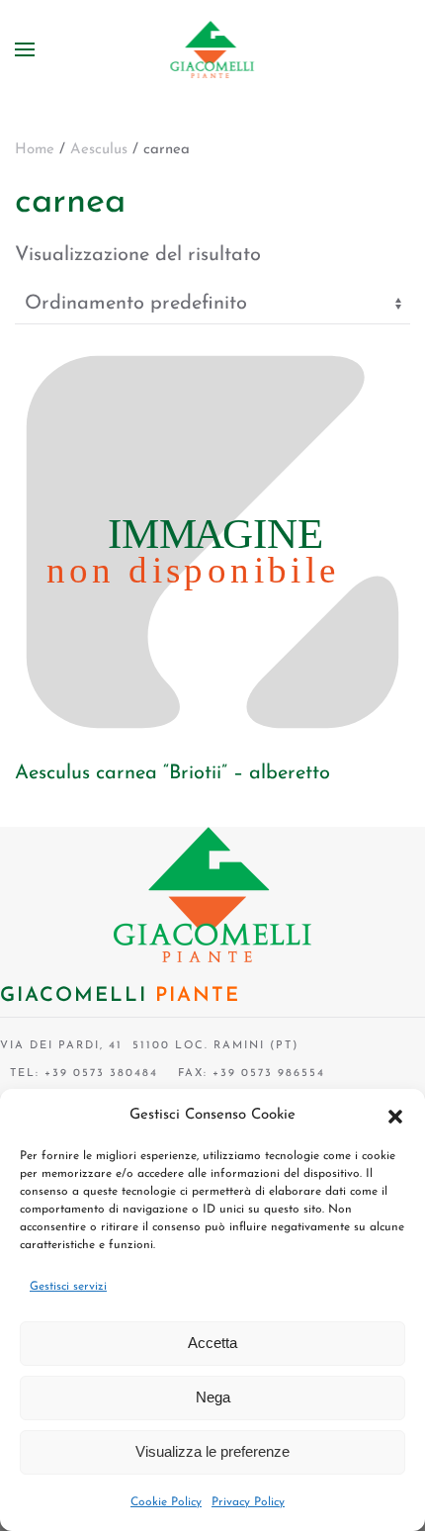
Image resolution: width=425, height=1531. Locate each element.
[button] (395, 1116)
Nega (213, 1397)
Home (34, 149)
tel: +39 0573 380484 (79, 1073)
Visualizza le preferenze (212, 1451)
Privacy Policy (248, 1502)
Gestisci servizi (68, 1287)
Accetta (212, 1342)
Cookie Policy (166, 1502)
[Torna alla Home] (213, 49)
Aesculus (99, 149)
